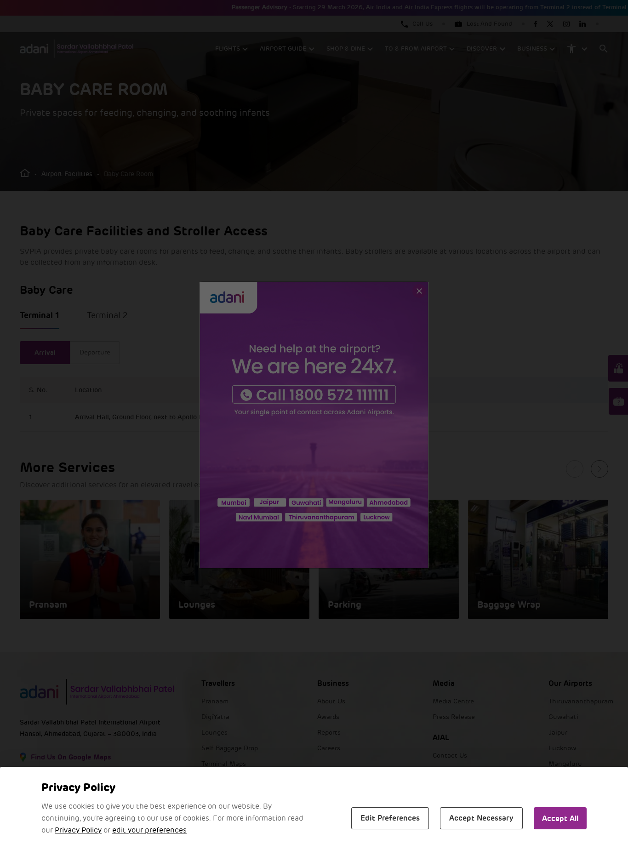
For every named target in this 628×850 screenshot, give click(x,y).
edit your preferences (149, 830)
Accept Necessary (481, 818)
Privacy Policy (78, 830)
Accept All (560, 818)
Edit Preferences (390, 818)
